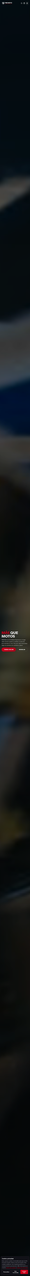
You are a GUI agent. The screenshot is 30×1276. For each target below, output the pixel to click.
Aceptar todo (24, 1272)
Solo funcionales (15, 1272)
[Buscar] (21, 3)
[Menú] (27, 3)
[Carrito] (24, 3)
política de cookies (11, 1267)
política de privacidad (22, 1267)
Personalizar (6, 1272)
